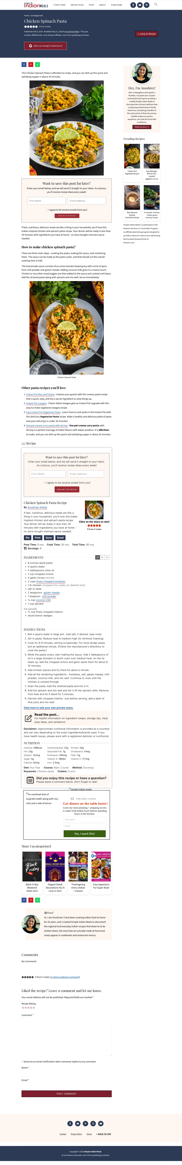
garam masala (52, 592)
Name (25, 1067)
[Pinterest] (146, 5)
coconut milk (43, 600)
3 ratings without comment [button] (65, 977)
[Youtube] (140, 5)
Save (49, 537)
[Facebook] (133, 5)
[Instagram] (93, 1123)
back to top (104, 1134)
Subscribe (116, 5)
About (102, 5)
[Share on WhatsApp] (37, 64)
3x (107, 557)
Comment (27, 1015)
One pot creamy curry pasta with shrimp (47, 425)
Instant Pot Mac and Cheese (40, 394)
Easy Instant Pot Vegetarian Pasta (43, 412)
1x (98, 557)
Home (26, 15)
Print (37, 537)
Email (60, 537)
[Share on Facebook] (24, 64)
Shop (91, 5)
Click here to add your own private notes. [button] (48, 707)
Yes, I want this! (84, 833)
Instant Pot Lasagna (36, 403)
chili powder (49, 596)
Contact (63, 1134)
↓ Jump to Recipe (146, 34)
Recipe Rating (29, 1003)
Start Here (60, 5)
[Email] (101, 1123)
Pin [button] (27, 537)
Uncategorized (37, 15)
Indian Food (77, 5)
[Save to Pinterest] (30, 64)
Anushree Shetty (37, 507)
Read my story (141, 127)
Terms (89, 1134)
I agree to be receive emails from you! (68, 210)
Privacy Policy (76, 1134)
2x (102, 557)
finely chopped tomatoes (50, 581)
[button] (25, 26)
